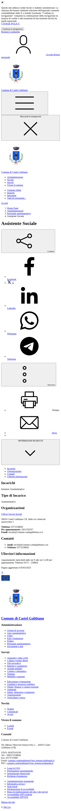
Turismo (11, 674)
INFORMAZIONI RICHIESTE (30, 441)
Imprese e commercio (17, 666)
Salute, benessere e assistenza (20, 692)
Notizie (10, 709)
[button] (15, 177)
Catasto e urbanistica (16, 671)
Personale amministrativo (18, 213)
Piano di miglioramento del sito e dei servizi (27, 792)
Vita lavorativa (14, 663)
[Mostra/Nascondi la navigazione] (24, 103)
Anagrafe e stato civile (17, 658)
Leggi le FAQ (13, 768)
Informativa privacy (16, 784)
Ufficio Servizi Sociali (11, 514)
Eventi (10, 728)
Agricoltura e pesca (16, 697)
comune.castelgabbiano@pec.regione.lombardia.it (31, 760)
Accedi (4, 203)
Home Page (12, 208)
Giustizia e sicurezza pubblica (21, 684)
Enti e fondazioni (15, 638)
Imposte (11, 193)
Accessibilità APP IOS (17, 797)
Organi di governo (15, 630)
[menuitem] (10, 283)
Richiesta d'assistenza (17, 776)
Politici (10, 641)
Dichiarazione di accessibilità (20, 789)
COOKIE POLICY (10, 23)
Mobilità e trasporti (16, 676)
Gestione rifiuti (14, 190)
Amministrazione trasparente (20, 781)
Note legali (12, 786)
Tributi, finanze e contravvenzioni (22, 687)
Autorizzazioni (14, 695)
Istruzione (11, 195)
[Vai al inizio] (2, 573)
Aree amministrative (16, 633)
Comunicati (12, 711)
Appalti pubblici (14, 668)
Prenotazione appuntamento (20, 771)
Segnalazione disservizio (18, 773)
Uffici (10, 636)
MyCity (7, 807)
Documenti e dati (15, 646)
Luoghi (10, 726)
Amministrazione (15, 211)
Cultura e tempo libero (17, 660)
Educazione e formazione (19, 681)
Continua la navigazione (12, 29)
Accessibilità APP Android (19, 794)
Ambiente (11, 689)
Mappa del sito (8, 802)
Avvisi (10, 714)
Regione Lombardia (10, 32)
